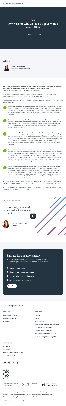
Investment (6, 321)
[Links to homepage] (13, 3)
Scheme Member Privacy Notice (12, 397)
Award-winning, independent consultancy (47, 324)
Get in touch (6, 346)
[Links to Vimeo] (13, 362)
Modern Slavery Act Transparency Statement (39, 394)
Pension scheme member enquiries (13, 352)
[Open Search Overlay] (58, 3)
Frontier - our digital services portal (45, 337)
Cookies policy (17, 392)
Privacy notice (47, 392)
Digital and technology (9, 318)
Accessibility (6, 392)
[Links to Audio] (18, 362)
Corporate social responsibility (44, 327)
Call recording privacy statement (32, 392)
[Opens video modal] (33, 216)
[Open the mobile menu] (62, 3)
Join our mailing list (9, 355)
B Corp (37, 318)
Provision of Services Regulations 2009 (14, 394)
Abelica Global (39, 321)
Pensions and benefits (10, 315)
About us (37, 315)
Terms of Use (27, 397)
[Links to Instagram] (9, 362)
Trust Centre (36, 397)
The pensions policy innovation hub (45, 334)
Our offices (6, 349)
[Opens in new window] (11, 384)
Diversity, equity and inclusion (43, 330)
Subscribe (10, 286)
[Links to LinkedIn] (5, 362)
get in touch (25, 189)
